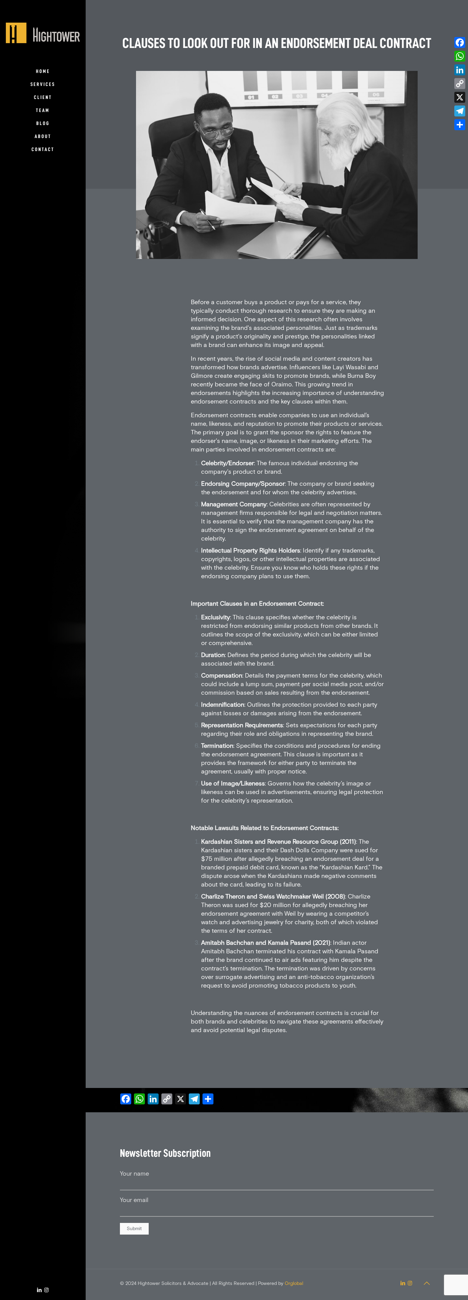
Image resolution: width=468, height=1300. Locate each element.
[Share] (460, 125)
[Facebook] (460, 42)
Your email (134, 1200)
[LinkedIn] (460, 70)
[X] (460, 97)
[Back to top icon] (426, 1283)
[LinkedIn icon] (39, 1290)
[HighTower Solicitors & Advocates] (43, 32)
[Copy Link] (460, 83)
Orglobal (294, 1283)
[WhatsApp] (460, 56)
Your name (134, 1174)
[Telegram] (460, 111)
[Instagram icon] (46, 1290)
